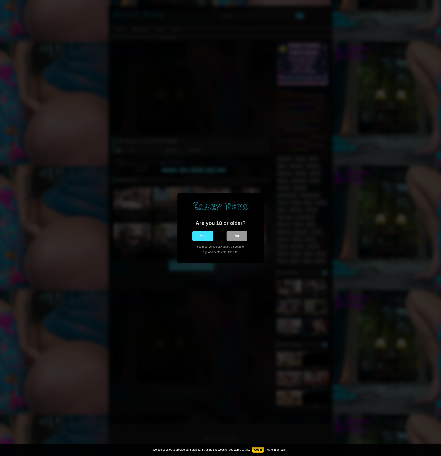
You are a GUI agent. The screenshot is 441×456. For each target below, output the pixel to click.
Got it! (258, 449)
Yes (203, 236)
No (237, 236)
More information (277, 449)
